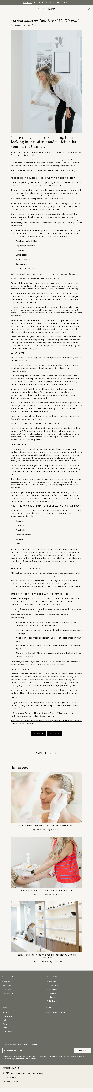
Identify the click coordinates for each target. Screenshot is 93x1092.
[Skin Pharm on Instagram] (50, 753)
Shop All (6, 981)
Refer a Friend (53, 989)
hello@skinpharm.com (56, 1012)
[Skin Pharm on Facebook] (45, 753)
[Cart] (89, 9)
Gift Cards (7, 1031)
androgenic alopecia (67, 289)
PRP (76, 357)
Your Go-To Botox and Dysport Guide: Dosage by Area (46, 825)
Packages (51, 997)
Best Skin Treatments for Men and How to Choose (46, 890)
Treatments (52, 985)
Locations (51, 981)
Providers (51, 993)
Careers (6, 1027)
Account (6, 1012)
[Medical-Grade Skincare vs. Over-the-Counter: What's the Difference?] (46, 926)
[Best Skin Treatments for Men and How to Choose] (46, 862)
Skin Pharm (51, 690)
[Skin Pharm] (46, 9)
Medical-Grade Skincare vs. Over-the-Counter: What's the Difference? (46, 956)
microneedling (53, 162)
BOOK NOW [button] (39, 733)
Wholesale (7, 993)
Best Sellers (8, 985)
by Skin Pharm (17, 25)
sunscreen (56, 586)
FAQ (4, 1020)
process (25, 444)
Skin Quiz (6, 989)
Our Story (7, 1016)
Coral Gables (45, 2)
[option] (46, 3)
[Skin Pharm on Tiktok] (55, 753)
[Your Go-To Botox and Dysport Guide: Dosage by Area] (46, 797)
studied (20, 286)
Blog (4, 1024)
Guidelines (51, 1001)
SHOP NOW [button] (54, 733)
